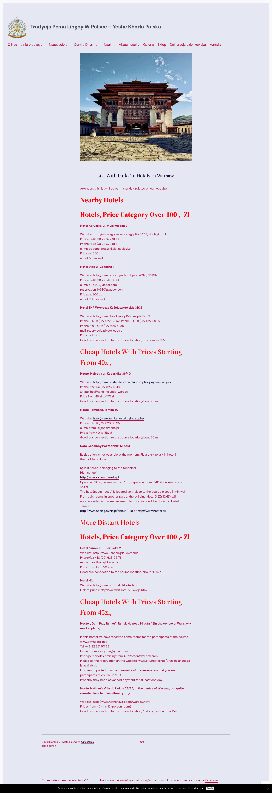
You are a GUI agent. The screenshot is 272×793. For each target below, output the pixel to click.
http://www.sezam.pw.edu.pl (99, 477)
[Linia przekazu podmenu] (44, 45)
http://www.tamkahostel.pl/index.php (118, 418)
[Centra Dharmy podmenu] (99, 45)
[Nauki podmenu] (114, 45)
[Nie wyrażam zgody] (268, 788)
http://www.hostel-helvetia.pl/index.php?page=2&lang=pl (132, 382)
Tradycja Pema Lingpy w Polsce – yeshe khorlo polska (95, 26)
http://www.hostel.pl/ (151, 511)
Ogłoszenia (87, 741)
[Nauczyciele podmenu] (69, 45)
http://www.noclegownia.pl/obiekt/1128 (106, 511)
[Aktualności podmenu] (139, 45)
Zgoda (210, 788)
